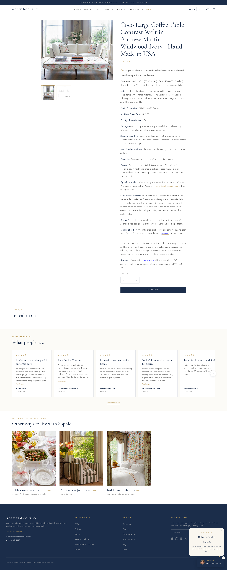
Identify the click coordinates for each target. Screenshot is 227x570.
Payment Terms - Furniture (84, 544)
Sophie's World (135, 9)
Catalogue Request (129, 534)
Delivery (78, 529)
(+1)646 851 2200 (13, 540)
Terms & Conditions (82, 539)
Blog (124, 544)
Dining (119, 9)
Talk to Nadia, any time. (14, 531)
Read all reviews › (113, 402)
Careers (125, 529)
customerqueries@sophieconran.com (18, 536)
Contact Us (127, 524)
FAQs (77, 524)
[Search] (200, 9)
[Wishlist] (207, 9)
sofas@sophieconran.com (167, 185)
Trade (149, 9)
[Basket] (214, 9)
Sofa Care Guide (129, 539)
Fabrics (107, 9)
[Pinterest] (181, 538)
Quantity (124, 274)
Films (98, 9)
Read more (20, 384)
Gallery (88, 9)
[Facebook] (172, 538)
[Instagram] (176, 538)
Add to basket (153, 290)
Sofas (76, 9)
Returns (77, 534)
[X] (185, 538)
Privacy (77, 549)
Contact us (141, 2)
